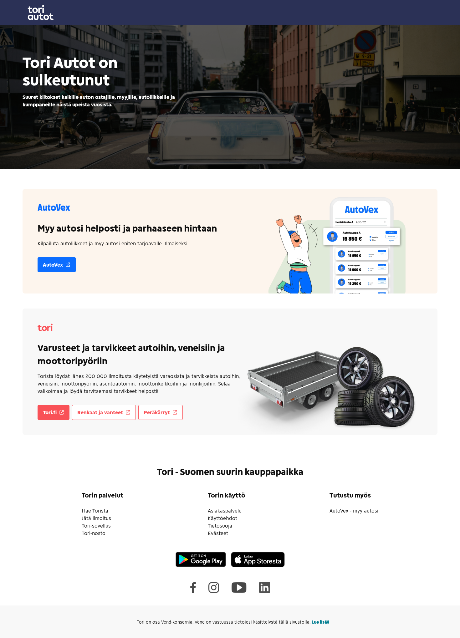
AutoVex (53, 265)
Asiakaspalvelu (225, 510)
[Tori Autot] (230, 12)
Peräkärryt (157, 412)
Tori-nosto (93, 533)
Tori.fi (50, 412)
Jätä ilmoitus (96, 518)
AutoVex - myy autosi (354, 510)
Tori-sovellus (96, 525)
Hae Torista (95, 510)
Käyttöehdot (222, 518)
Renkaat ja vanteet (100, 412)
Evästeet (218, 533)
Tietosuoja (220, 525)
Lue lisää (321, 622)
